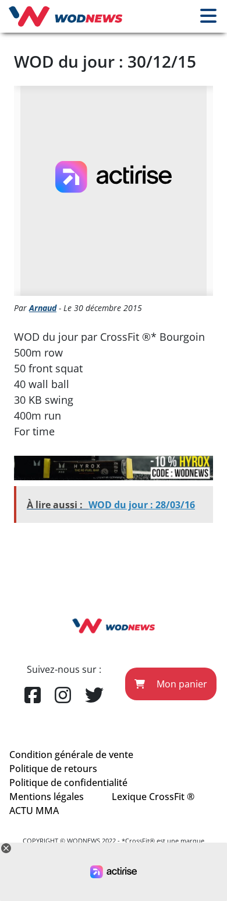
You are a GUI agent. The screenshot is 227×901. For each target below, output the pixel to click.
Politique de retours (53, 768)
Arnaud (42, 307)
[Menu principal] (208, 16)
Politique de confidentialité (68, 782)
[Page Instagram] (63, 696)
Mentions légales (46, 796)
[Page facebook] (32, 696)
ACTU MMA (34, 810)
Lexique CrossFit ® (153, 796)
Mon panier (180, 684)
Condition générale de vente (71, 754)
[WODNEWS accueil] (65, 16)
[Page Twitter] (94, 696)
